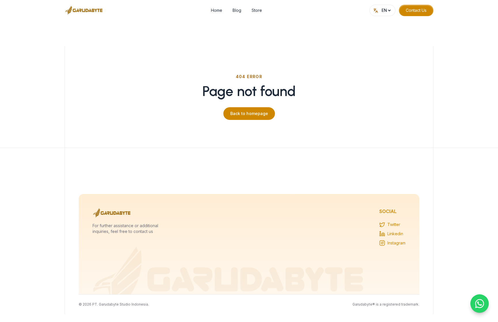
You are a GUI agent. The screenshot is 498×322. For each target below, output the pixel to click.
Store (257, 10)
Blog (237, 10)
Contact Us (416, 10)
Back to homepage (249, 113)
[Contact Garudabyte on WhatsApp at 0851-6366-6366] (479, 303)
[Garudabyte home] (84, 10)
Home (216, 10)
